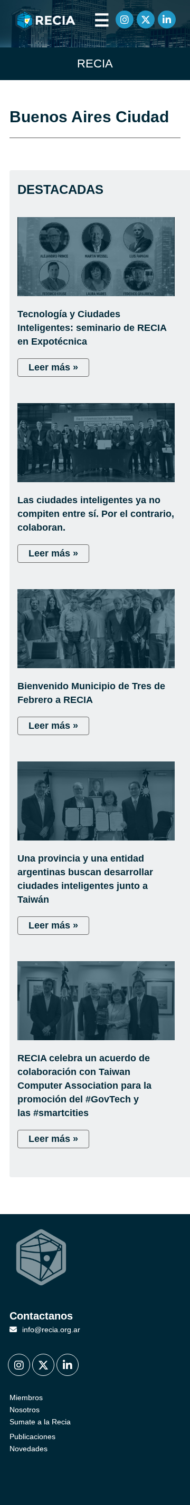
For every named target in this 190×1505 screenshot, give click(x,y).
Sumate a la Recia (40, 1422)
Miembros (26, 1397)
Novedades (29, 1448)
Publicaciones (32, 1436)
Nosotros (25, 1409)
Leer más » (53, 367)
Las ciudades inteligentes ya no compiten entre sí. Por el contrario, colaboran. (95, 514)
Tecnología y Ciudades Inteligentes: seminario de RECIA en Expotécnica (91, 328)
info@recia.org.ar (51, 1329)
